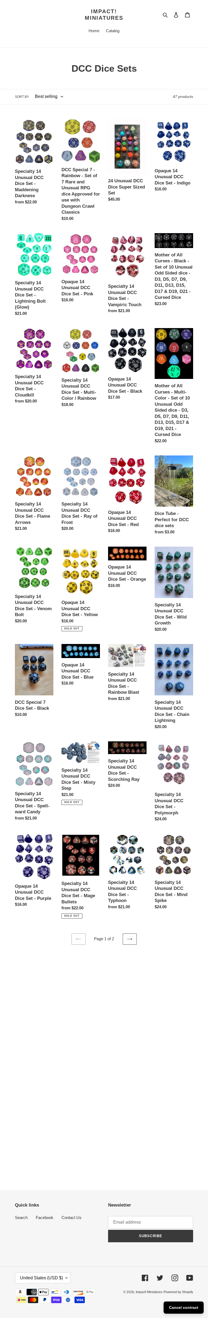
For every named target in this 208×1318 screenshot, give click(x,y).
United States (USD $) (41, 1278)
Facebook (44, 1217)
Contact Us (71, 1217)
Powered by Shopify (178, 1292)
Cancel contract (183, 1307)
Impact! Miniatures (104, 14)
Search (21, 1217)
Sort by (22, 97)
